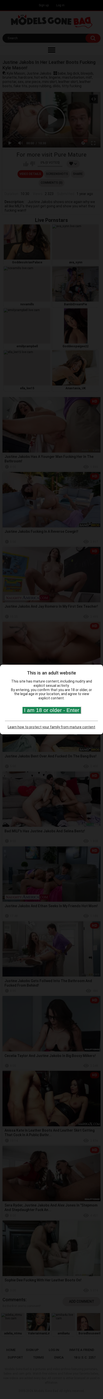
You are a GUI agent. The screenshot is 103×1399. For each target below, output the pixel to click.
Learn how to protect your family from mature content (51, 727)
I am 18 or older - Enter (51, 710)
